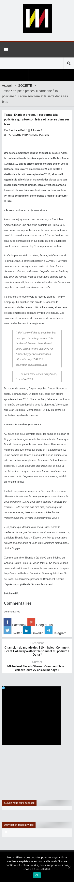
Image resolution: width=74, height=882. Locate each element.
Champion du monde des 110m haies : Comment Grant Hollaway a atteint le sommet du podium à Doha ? (37, 651)
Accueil (7, 85)
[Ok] (69, 867)
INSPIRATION (29, 134)
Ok (37, 875)
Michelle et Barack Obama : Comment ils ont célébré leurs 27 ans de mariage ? (37, 668)
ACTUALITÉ (14, 134)
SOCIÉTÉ (25, 85)
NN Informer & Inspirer (37, 18)
